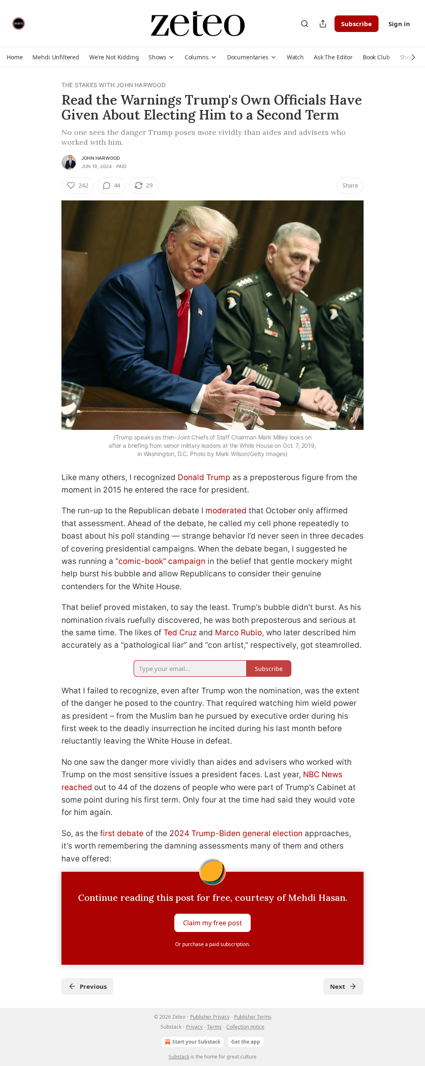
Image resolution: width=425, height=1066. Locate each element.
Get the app (245, 1041)
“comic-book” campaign (160, 561)
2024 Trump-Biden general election (236, 833)
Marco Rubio (238, 632)
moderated (226, 510)
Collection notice (245, 1026)
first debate (122, 833)
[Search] (304, 23)
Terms (214, 1026)
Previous (93, 986)
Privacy (194, 1026)
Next (337, 986)
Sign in (399, 24)
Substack (179, 1056)
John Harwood (100, 158)
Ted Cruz (180, 632)
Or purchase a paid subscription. (212, 944)
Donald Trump (204, 477)
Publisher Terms (252, 1016)
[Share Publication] (323, 23)
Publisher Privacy (210, 1016)
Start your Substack (196, 1041)
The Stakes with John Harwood (113, 84)
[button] (14, 57)
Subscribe (356, 24)
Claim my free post (212, 922)
